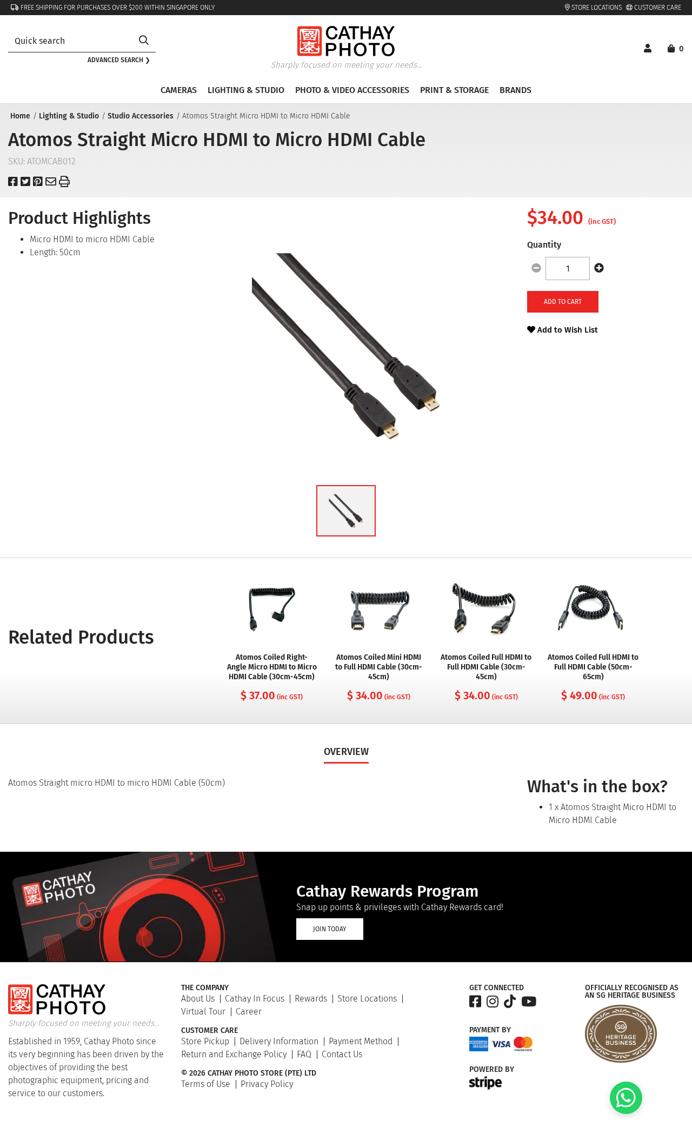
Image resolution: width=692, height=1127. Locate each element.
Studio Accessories (141, 116)
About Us (198, 998)
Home (20, 116)
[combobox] (70, 41)
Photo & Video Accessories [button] (352, 90)
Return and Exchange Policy (234, 1054)
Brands (515, 90)
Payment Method (360, 1041)
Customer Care (657, 7)
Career (249, 1011)
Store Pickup (205, 1041)
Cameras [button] (179, 90)
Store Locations (596, 7)
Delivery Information (278, 1041)
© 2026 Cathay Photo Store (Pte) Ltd (248, 1073)
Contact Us (342, 1054)
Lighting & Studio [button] (246, 90)
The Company (205, 988)
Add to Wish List (566, 330)
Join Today (330, 929)
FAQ (304, 1054)
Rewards (311, 998)
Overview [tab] (346, 752)
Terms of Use (205, 1084)
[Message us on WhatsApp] (626, 1111)
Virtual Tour (203, 1011)
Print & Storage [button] (454, 90)
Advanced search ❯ (119, 60)
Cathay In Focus (254, 998)
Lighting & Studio (69, 116)
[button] (346, 510)
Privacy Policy (267, 1084)
